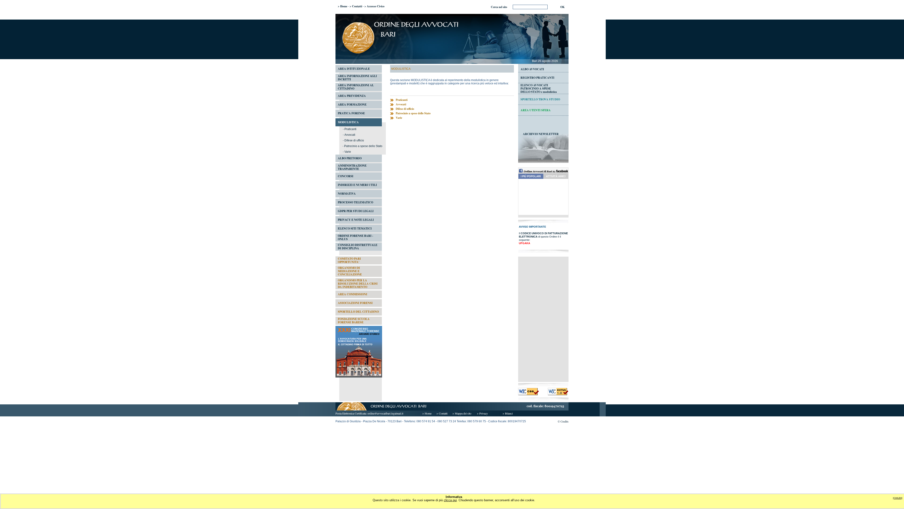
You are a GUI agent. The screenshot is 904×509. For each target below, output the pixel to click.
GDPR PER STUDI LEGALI (356, 211)
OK (562, 7)
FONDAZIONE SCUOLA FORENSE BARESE (354, 320)
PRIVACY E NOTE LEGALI (356, 220)
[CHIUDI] (897, 498)
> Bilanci (508, 413)
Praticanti (350, 129)
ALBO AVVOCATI (532, 69)
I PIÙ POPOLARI (531, 176)
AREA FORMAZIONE (352, 105)
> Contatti (356, 6)
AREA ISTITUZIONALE (354, 69)
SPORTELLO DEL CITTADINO (358, 312)
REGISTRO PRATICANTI (537, 78)
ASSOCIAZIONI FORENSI (355, 303)
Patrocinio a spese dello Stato (363, 146)
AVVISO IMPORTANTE (532, 226)
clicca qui (450, 500)
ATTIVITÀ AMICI (555, 176)
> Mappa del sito (461, 413)
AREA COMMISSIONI (352, 294)
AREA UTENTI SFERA (536, 110)
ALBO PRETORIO (350, 158)
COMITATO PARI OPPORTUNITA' (349, 260)
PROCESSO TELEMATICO (355, 202)
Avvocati (349, 134)
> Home (342, 6)
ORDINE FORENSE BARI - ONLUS (355, 237)
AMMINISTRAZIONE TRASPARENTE (352, 167)
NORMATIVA (347, 194)
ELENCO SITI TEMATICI (355, 228)
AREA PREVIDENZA (352, 96)
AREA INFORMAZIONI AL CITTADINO (356, 86)
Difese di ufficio (354, 140)
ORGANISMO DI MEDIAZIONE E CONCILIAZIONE (350, 271)
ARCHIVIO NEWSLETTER (541, 134)
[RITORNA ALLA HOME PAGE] (452, 58)
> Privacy (482, 413)
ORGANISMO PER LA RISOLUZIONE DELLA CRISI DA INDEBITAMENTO (358, 283)
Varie (347, 151)
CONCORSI (345, 176)
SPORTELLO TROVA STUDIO (540, 99)
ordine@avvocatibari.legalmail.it (385, 413)
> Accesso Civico (374, 6)
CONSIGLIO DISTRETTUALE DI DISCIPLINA (357, 246)
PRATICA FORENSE (351, 113)
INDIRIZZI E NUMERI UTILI (357, 185)
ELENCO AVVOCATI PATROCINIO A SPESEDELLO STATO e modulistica (539, 88)
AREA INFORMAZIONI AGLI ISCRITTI (357, 77)
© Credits (563, 421)
